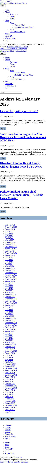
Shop (7, 21)
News (7, 34)
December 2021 (11, 323)
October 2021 (10, 327)
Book (12, 29)
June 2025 (9, 234)
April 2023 (9, 290)
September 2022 (11, 303)
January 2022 (10, 320)
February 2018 (10, 401)
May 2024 (9, 262)
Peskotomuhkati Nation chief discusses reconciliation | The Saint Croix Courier (21, 195)
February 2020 (10, 364)
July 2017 (8, 412)
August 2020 (10, 353)
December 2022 (11, 299)
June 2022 (9, 310)
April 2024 (9, 264)
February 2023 (10, 294)
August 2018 (10, 390)
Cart (6, 40)
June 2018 (9, 392)
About (7, 12)
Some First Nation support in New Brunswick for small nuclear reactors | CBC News (23, 137)
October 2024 (10, 251)
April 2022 (9, 314)
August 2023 (10, 281)
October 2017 (10, 410)
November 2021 (11, 325)
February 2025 (10, 242)
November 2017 (11, 407)
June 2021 (9, 336)
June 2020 (9, 357)
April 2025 (9, 238)
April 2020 (9, 362)
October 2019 (10, 373)
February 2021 (10, 344)
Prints (12, 23)
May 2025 (9, 236)
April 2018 (9, 397)
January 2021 (10, 347)
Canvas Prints (19, 25)
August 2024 (10, 255)
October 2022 (10, 301)
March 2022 (9, 316)
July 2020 (8, 355)
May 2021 (9, 338)
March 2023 (9, 292)
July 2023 (8, 284)
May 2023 (9, 288)
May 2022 (9, 312)
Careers (12, 16)
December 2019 (11, 368)
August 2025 (10, 229)
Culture (7, 430)
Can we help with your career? (19, 111)
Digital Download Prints (23, 27)
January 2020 (10, 366)
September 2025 (11, 227)
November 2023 (11, 275)
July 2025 (8, 231)
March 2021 (9, 342)
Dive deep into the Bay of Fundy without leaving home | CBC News (21, 165)
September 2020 (11, 351)
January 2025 (10, 244)
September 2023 (11, 279)
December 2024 (11, 247)
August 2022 (10, 305)
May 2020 (9, 360)
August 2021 (10, 331)
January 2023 (10, 297)
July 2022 (8, 307)
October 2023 (10, 277)
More (3, 129)
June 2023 (9, 286)
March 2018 (9, 399)
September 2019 (11, 375)
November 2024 (11, 249)
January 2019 (10, 384)
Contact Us (9, 36)
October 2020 (10, 349)
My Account (9, 453)
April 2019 (9, 381)
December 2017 (11, 405)
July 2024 (8, 257)
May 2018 (9, 394)
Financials (9, 434)
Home (7, 10)
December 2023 (11, 273)
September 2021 (11, 329)
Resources (13, 14)
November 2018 (11, 388)
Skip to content (5, 1)
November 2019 (11, 371)
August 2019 (10, 377)
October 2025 (10, 225)
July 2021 (8, 334)
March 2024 (9, 266)
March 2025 (9, 240)
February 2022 (10, 318)
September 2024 (11, 253)
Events (12, 19)
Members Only (10, 436)
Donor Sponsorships (17, 32)
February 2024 (10, 268)
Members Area (10, 38)
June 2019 (9, 379)
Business (8, 425)
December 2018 (11, 386)
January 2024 (10, 270)
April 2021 (9, 340)
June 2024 (9, 260)
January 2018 (10, 403)
